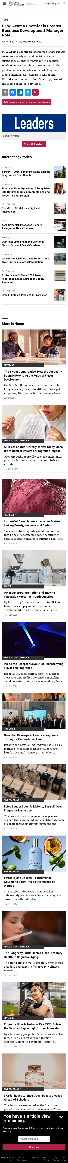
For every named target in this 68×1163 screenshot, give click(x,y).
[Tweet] (28, 92)
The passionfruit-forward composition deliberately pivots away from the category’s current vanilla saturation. (33, 895)
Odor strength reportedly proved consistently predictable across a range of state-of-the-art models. (33, 460)
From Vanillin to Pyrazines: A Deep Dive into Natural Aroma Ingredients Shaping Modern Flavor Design (26, 192)
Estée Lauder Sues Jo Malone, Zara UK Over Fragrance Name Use (33, 808)
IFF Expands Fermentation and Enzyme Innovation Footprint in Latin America (29, 594)
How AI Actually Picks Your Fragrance (24, 295)
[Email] (5, 92)
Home (5, 20)
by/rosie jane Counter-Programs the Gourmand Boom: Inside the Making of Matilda (29, 881)
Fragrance (10, 515)
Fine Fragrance (8, 204)
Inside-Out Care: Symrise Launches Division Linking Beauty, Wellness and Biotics (32, 523)
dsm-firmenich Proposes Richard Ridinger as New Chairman (22, 226)
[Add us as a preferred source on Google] (35, 92)
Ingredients (7, 167)
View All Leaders (34, 144)
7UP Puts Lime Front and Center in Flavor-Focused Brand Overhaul (23, 243)
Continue (34, 1147)
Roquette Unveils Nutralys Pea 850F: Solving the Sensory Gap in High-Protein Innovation (33, 1026)
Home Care (9, 729)
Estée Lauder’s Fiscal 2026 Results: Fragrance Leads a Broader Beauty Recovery (23, 279)
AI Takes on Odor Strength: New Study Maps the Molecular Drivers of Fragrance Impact (33, 448)
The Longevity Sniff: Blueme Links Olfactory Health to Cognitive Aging (33, 955)
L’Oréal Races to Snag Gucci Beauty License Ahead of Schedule (33, 1097)
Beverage (6, 237)
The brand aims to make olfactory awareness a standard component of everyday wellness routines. (34, 966)
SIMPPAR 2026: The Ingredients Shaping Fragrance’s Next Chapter (26, 173)
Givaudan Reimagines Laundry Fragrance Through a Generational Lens (31, 737)
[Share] (12, 92)
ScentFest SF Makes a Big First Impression (21, 210)
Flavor (4, 221)
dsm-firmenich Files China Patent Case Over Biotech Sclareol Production (25, 260)
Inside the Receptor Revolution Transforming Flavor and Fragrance (33, 665)
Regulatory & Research (17, 440)
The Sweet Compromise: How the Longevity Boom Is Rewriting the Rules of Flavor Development (33, 375)
